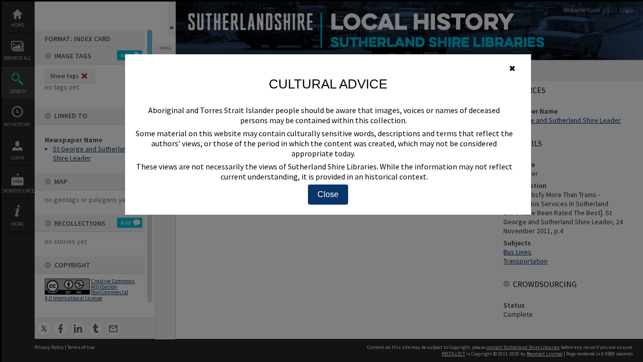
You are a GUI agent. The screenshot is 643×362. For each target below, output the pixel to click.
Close (328, 194)
